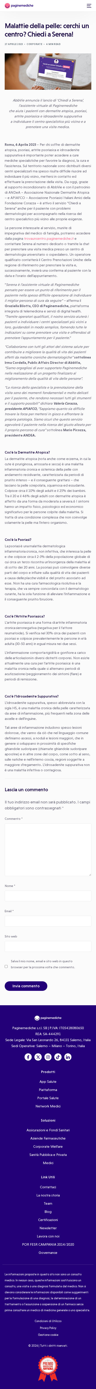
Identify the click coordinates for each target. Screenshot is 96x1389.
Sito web (11, 936)
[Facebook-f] (28, 1056)
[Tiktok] (57, 1056)
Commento (14, 818)
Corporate (34, 44)
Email (9, 911)
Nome (10, 886)
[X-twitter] (38, 1056)
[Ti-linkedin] (67, 1056)
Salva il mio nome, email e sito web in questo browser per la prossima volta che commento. (43, 964)
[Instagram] (48, 1056)
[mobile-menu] (88, 5)
